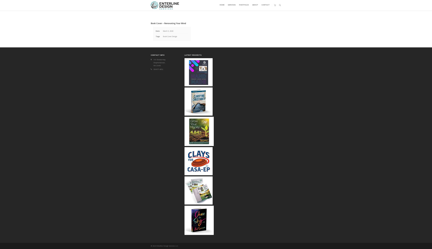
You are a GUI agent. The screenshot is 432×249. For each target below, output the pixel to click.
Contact (265, 5)
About (255, 5)
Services (232, 5)
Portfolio (244, 5)
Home (222, 5)
